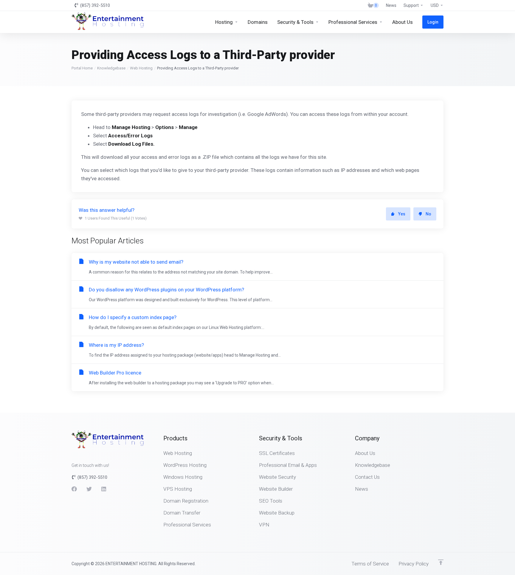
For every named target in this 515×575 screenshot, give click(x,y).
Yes (401, 214)
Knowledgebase (111, 68)
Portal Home (82, 68)
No (428, 214)
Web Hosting (141, 68)
